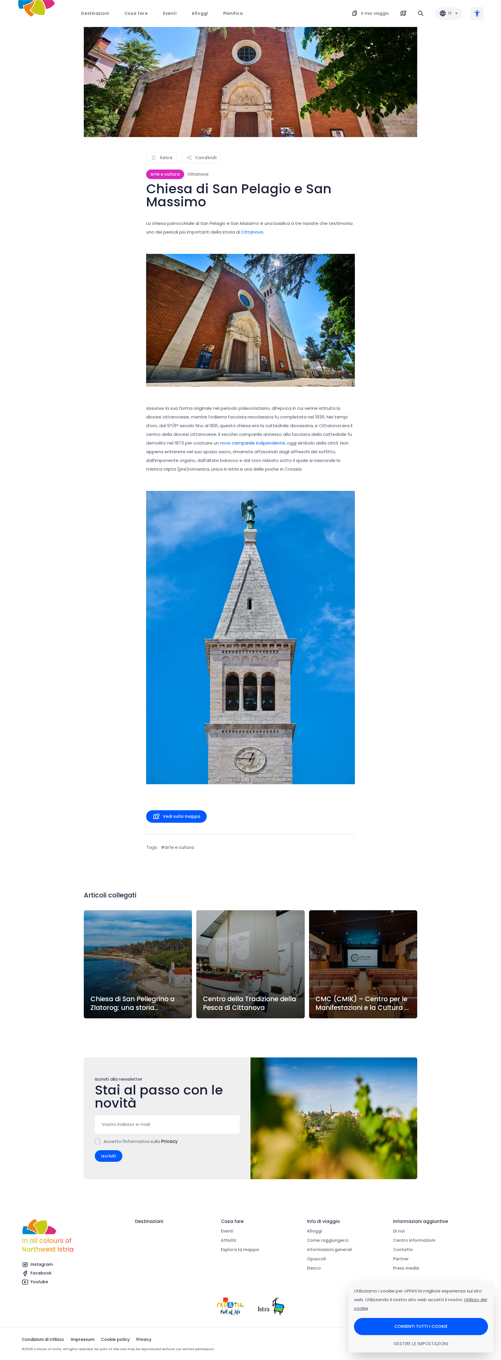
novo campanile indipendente (252, 443)
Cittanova (251, 232)
